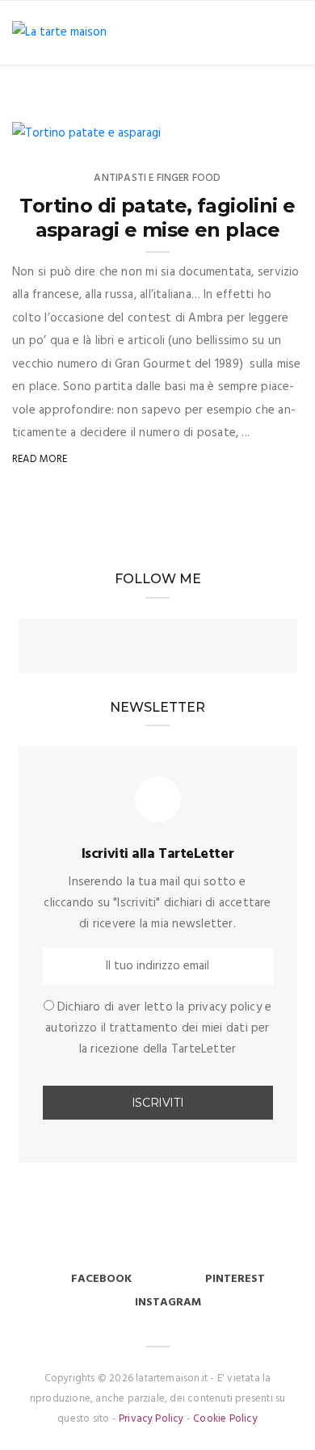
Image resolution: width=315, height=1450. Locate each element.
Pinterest (235, 1279)
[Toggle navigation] (292, 32)
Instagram (168, 1302)
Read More (40, 459)
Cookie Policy (225, 1418)
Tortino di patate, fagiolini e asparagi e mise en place (157, 218)
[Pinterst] (186, 648)
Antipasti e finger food (157, 178)
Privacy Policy (151, 1418)
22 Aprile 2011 (108, 127)
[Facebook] (128, 648)
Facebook (101, 1279)
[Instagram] (157, 648)
